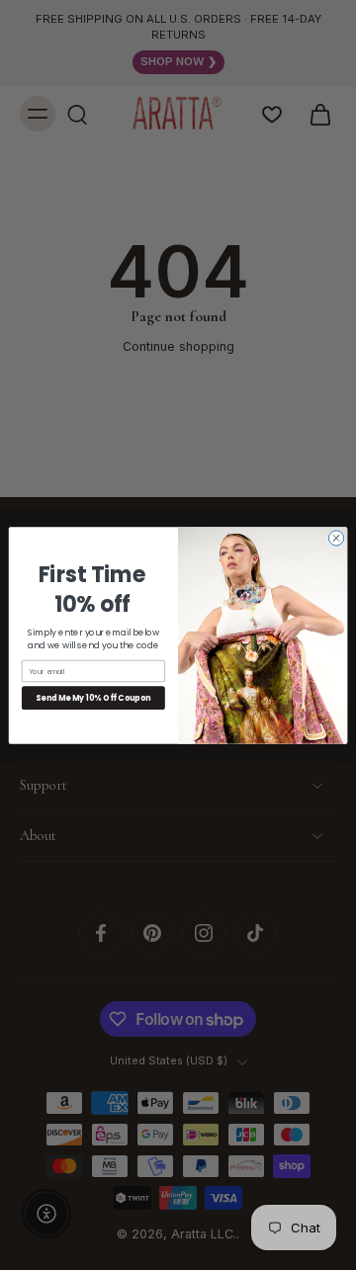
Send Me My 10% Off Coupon (93, 697)
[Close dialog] (335, 537)
